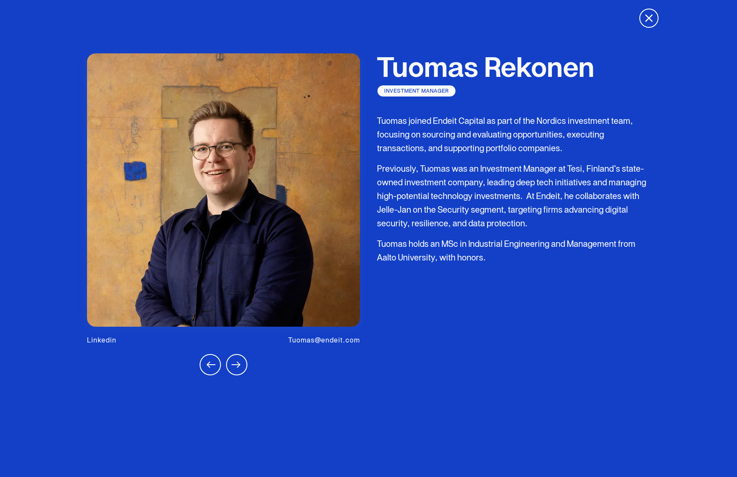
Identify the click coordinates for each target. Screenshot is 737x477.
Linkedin (101, 340)
